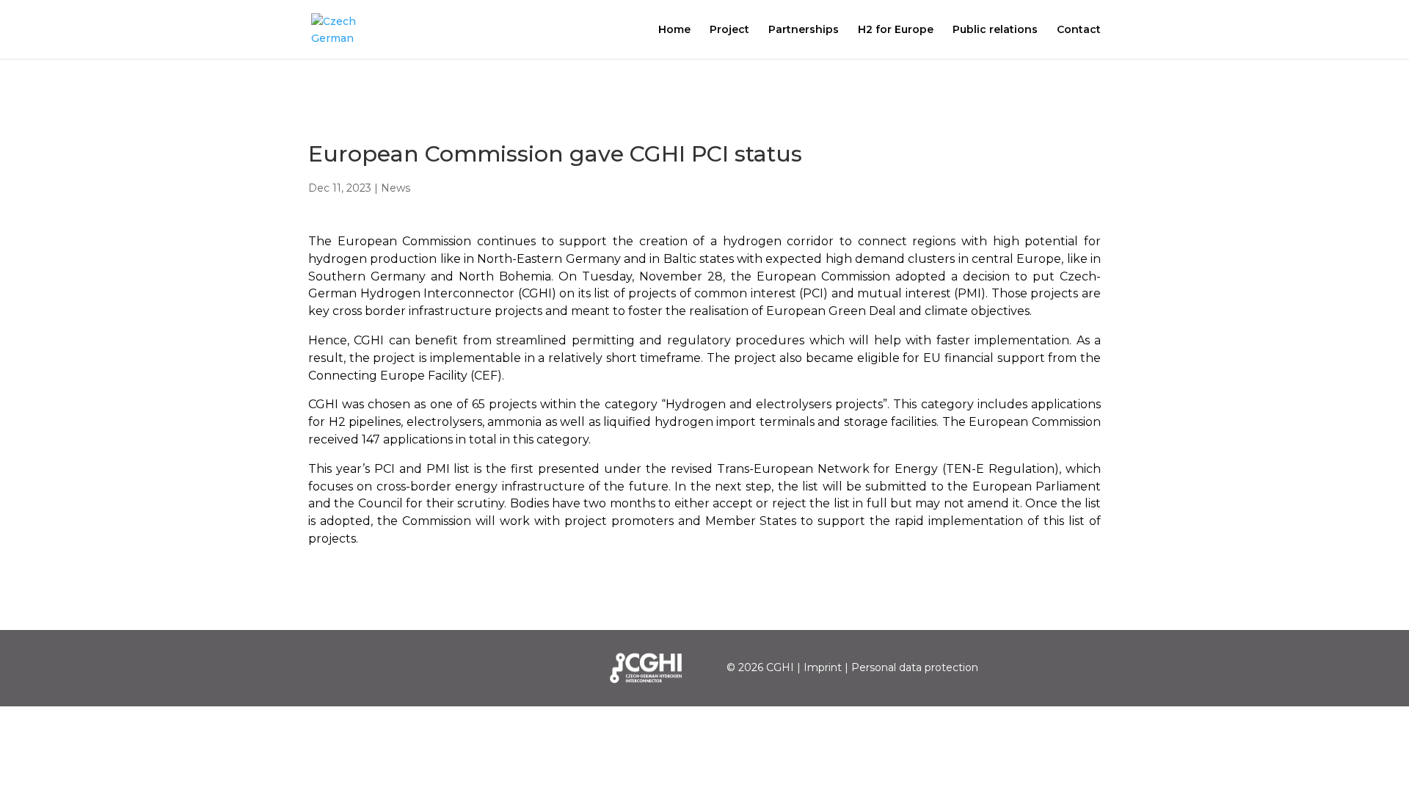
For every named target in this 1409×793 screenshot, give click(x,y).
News (395, 188)
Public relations (995, 30)
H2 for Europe (895, 30)
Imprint (823, 667)
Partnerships (803, 30)
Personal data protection (914, 667)
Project (729, 30)
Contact (1079, 30)
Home (674, 30)
